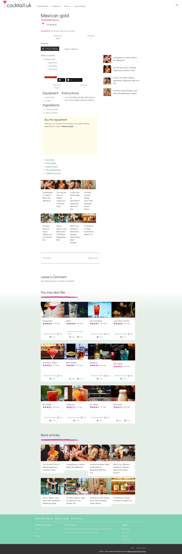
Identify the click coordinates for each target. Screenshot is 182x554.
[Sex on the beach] (100, 321)
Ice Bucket (50, 97)
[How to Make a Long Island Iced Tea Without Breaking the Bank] (61, 228)
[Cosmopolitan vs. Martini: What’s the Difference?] (48, 192)
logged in (54, 281)
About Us (67, 6)
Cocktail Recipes (43, 6)
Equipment (52, 63)
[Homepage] (17, 4)
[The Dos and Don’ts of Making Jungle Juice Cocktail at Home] (61, 195)
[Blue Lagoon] (123, 363)
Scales (48, 101)
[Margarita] (100, 363)
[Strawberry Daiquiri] (52, 363)
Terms (132, 548)
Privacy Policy (140, 548)
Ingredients (52, 66)
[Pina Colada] (123, 404)
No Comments (69, 31)
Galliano (54, 113)
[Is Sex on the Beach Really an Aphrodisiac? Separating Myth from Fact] (75, 196)
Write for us (76, 518)
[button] (42, 31)
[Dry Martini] (100, 404)
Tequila (55, 109)
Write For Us (126, 532)
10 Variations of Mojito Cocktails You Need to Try (81, 532)
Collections (56, 6)
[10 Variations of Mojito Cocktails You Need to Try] (89, 226)
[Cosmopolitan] (52, 321)
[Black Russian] (76, 363)
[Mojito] (76, 321)
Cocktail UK (52, 24)
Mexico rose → (94, 258)
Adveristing (126, 529)
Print (62, 80)
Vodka (37, 529)
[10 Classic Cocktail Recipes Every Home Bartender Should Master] (89, 196)
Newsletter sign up (44, 518)
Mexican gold (50, 59)
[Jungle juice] (76, 404)
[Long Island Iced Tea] (123, 321)
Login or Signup (80, 6)
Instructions (52, 69)
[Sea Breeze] (52, 404)
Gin (36, 532)
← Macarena (46, 258)
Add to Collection (71, 49)
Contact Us (126, 539)
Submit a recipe (62, 518)
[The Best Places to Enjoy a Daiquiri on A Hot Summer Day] (48, 228)
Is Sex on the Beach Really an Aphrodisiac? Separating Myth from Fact (88, 529)
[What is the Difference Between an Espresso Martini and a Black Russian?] (75, 230)
